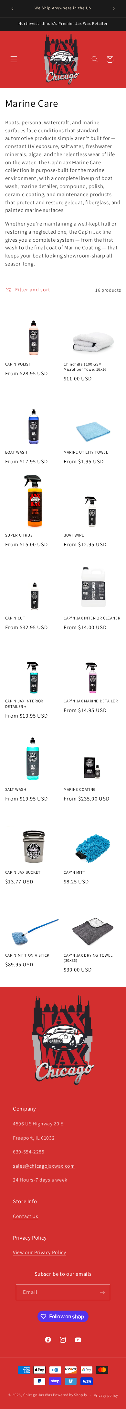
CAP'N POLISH (18, 364)
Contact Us (25, 1216)
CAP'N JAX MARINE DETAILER (91, 701)
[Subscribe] (102, 1292)
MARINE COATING (80, 789)
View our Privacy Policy (39, 1252)
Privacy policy (106, 1395)
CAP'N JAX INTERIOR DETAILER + (24, 704)
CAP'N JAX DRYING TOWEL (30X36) (88, 958)
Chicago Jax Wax (37, 1395)
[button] (13, 59)
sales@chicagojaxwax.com (44, 1165)
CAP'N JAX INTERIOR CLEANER (92, 618)
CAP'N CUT (15, 618)
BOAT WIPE (74, 535)
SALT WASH (15, 789)
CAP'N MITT (74, 872)
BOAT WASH (16, 452)
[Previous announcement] (12, 9)
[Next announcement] (114, 9)
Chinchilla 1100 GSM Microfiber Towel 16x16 (85, 367)
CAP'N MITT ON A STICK (27, 955)
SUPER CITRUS (19, 535)
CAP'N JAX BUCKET (23, 872)
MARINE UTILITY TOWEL (86, 452)
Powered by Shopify (70, 1395)
